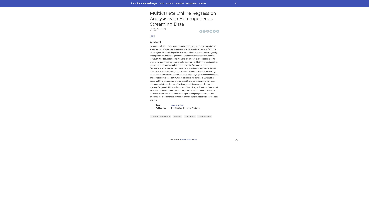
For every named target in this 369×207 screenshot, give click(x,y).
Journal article (177, 105)
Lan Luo (152, 29)
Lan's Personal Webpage (144, 3)
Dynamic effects (190, 116)
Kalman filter (177, 116)
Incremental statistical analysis (160, 116)
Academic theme (185, 139)
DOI (152, 36)
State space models (204, 116)
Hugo (195, 139)
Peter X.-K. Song (161, 29)
